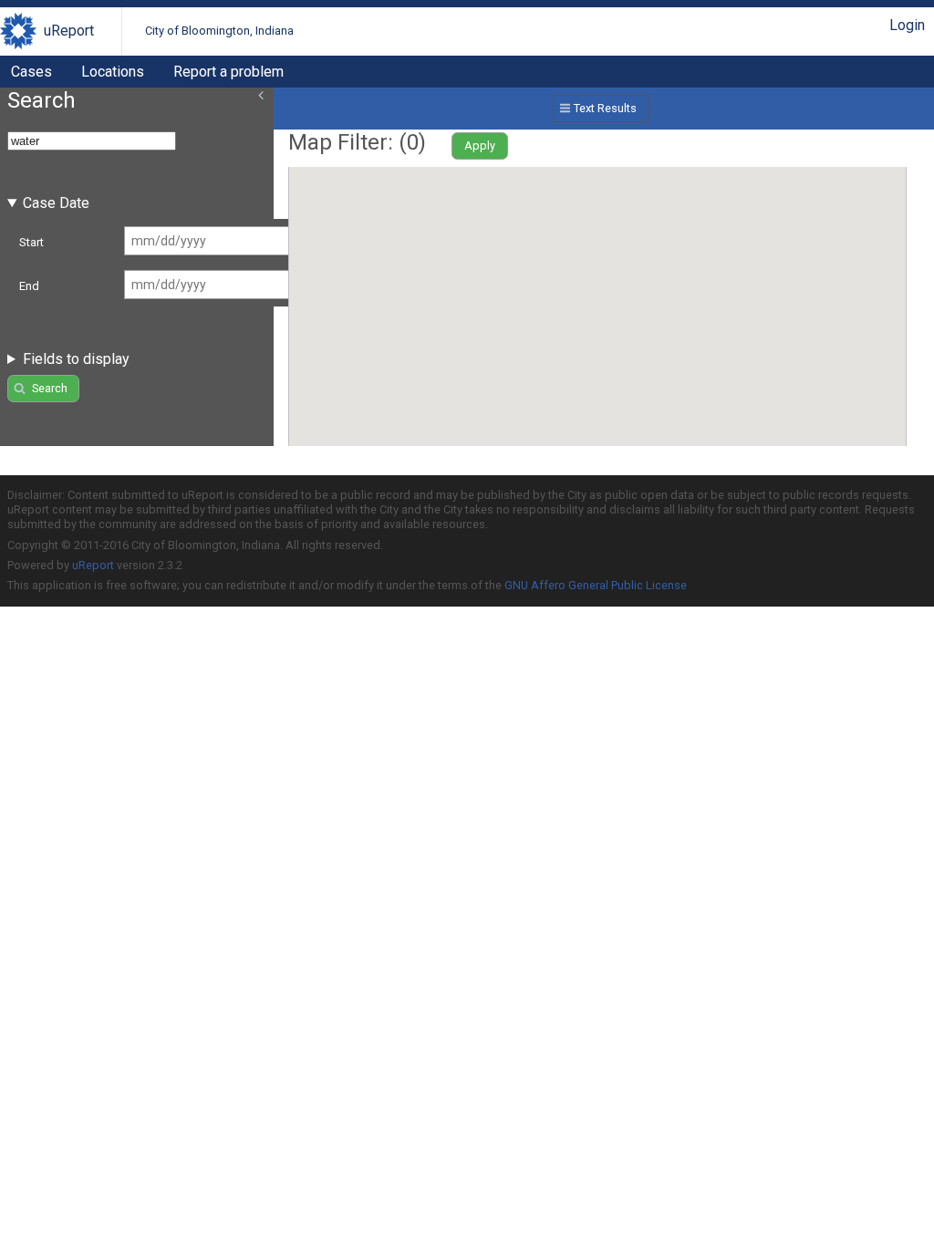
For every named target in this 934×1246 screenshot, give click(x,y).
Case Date (56, 203)
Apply (479, 145)
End (29, 286)
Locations (112, 71)
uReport (69, 30)
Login (907, 25)
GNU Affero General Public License (595, 585)
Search (49, 388)
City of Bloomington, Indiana (219, 30)
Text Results (605, 108)
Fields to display (76, 359)
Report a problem (228, 71)
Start (31, 242)
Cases (31, 71)
